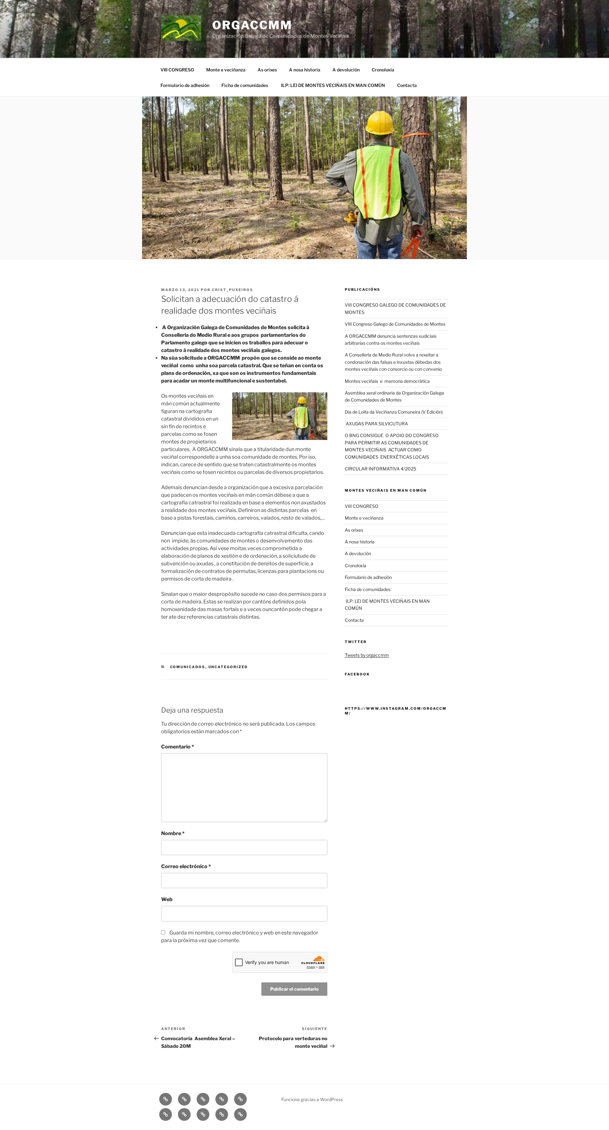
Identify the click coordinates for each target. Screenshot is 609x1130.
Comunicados (188, 667)
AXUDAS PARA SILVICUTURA (376, 423)
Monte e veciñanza (226, 69)
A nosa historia (304, 69)
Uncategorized (228, 667)
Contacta (407, 85)
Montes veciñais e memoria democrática (387, 381)
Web (167, 899)
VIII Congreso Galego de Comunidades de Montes (395, 324)
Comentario (177, 747)
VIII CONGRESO (177, 69)
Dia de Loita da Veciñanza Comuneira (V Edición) (394, 412)
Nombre (173, 833)
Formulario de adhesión (184, 85)
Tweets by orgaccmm (367, 655)
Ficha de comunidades (244, 85)
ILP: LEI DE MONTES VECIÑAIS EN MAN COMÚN (332, 85)
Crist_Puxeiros (232, 290)
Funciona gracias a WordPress (312, 1099)
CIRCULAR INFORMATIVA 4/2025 (380, 468)
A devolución (346, 69)
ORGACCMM (252, 25)
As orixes (267, 69)
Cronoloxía (383, 69)
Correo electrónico (186, 866)
